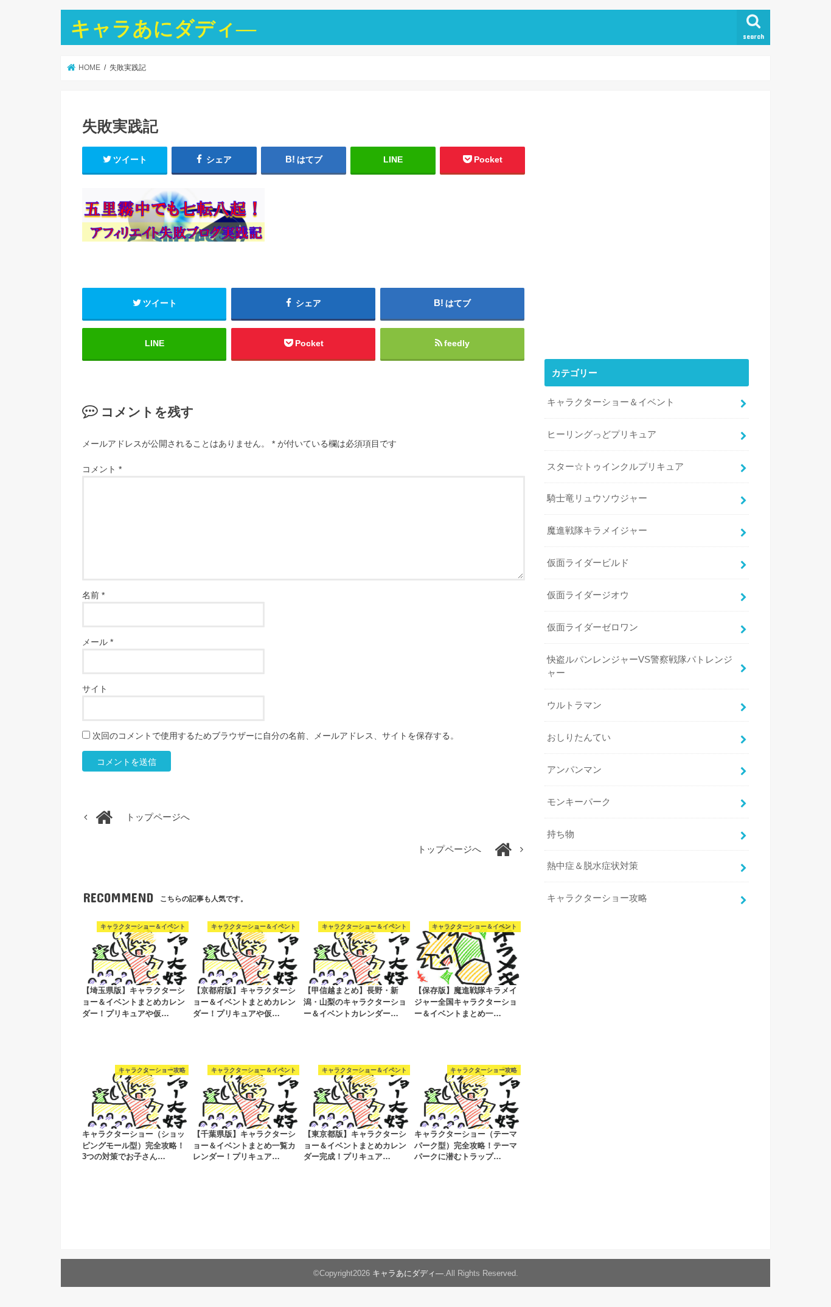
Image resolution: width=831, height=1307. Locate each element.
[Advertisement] (646, 233)
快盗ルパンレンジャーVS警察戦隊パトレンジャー (639, 666)
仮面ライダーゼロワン (592, 627)
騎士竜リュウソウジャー (597, 498)
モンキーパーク (579, 802)
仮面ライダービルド (588, 563)
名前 (93, 595)
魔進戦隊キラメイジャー (597, 530)
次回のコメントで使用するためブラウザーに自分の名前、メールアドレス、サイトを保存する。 (275, 736)
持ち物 (560, 834)
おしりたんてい (579, 737)
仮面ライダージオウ (588, 595)
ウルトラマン (574, 705)
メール (97, 642)
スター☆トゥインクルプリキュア (615, 467)
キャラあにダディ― (163, 28)
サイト (95, 689)
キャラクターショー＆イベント (611, 402)
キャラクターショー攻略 (597, 898)
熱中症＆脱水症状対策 (592, 866)
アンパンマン (574, 770)
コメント (102, 469)
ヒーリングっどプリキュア (601, 434)
